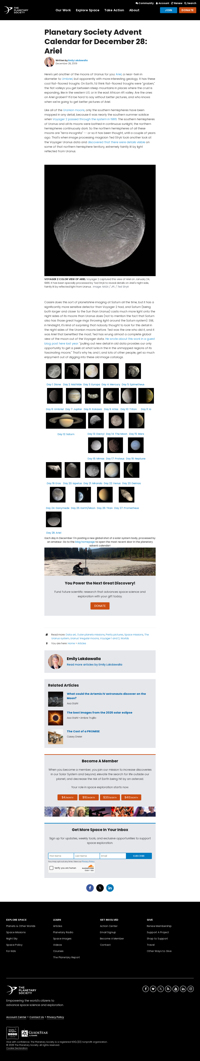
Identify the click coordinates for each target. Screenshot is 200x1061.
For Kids (11, 951)
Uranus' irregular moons (84, 638)
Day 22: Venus (112, 483)
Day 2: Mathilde (72, 384)
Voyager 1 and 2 (110, 638)
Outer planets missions (91, 634)
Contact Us (36, 1017)
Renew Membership (159, 926)
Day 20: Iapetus (72, 483)
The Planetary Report (66, 957)
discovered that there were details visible (116, 142)
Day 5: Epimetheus (133, 384)
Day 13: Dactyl (96, 434)
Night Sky (12, 938)
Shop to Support (157, 938)
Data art (71, 634)
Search (191, 3)
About (134, 10)
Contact (105, 945)
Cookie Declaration (17, 1048)
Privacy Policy (88, 861)
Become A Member (112, 938)
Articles (82, 643)
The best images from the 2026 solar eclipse (99, 712)
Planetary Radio (63, 932)
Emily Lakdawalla (84, 658)
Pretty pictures (114, 634)
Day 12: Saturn (66, 434)
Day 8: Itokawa (93, 409)
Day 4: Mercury (111, 384)
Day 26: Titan (105, 508)
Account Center (16, 1017)
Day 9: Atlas (111, 409)
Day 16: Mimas (96, 458)
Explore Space (88, 10)
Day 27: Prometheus (126, 508)
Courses (58, 951)
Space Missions (16, 932)
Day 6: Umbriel (55, 409)
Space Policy (14, 945)
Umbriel (67, 79)
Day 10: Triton (128, 409)
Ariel (119, 74)
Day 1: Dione (54, 384)
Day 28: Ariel (53, 533)
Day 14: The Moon (116, 434)
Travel (151, 945)
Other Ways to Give (159, 951)
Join (168, 10)
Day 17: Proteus (115, 458)
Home (71, 643)
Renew (178, 3)
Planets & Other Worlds (20, 926)
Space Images (62, 938)
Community (146, 3)
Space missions (133, 634)
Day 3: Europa (91, 384)
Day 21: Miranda (92, 483)
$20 (110, 797)
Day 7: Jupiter (73, 409)
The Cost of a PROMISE (83, 731)
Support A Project (158, 932)
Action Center (109, 926)
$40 (131, 797)
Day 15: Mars (136, 434)
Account (163, 3)
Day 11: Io (146, 409)
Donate (188, 10)
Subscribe (139, 855)
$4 (67, 797)
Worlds (125, 638)
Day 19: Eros (54, 483)
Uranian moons (74, 110)
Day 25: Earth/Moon (83, 508)
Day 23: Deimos (131, 483)
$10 (88, 797)
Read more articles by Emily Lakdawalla (94, 664)
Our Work (63, 10)
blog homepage (85, 542)
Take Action (114, 10)
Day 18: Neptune (135, 458)
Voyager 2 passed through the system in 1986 (85, 119)
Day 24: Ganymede (57, 508)
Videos (57, 945)
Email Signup (108, 932)
